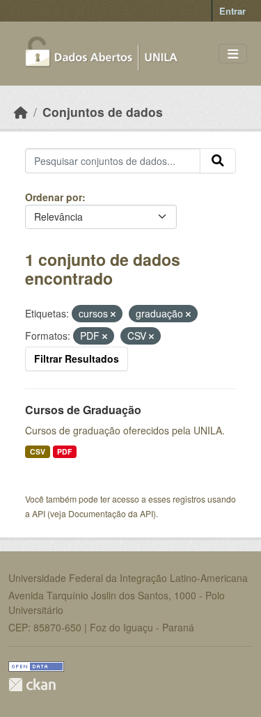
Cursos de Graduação (83, 410)
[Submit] (218, 160)
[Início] (21, 111)
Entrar (232, 10)
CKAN (32, 684)
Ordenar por (53, 197)
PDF (64, 451)
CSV (37, 451)
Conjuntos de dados (102, 111)
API (38, 513)
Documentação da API (110, 513)
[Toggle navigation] (233, 54)
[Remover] (113, 314)
